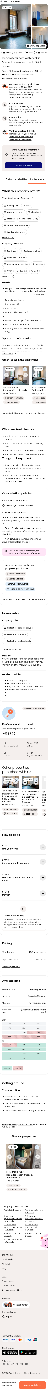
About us (6, 1264)
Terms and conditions (12, 1290)
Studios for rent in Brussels (33, 1234)
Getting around (37, 179)
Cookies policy (8, 1285)
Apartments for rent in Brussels (34, 1211)
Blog (4, 1268)
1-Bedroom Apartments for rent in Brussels (13, 1218)
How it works (7, 1259)
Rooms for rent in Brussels (12, 1234)
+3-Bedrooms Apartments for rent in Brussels (34, 1227)
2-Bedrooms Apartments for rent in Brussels (34, 1218)
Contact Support (9, 1312)
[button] (36, 46)
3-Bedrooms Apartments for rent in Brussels (13, 1227)
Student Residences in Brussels (13, 1240)
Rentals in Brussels (12, 1210)
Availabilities (21, 179)
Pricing (9, 179)
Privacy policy (8, 1281)
